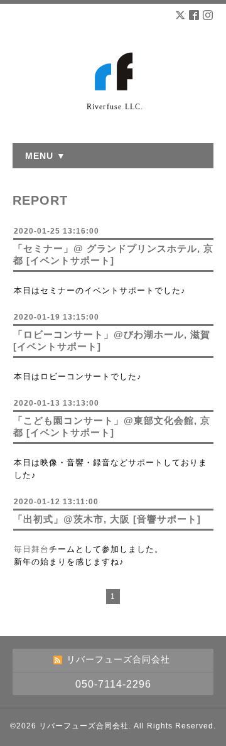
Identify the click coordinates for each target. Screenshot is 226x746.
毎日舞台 (31, 549)
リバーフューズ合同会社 (84, 726)
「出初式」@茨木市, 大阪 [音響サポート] (107, 519)
